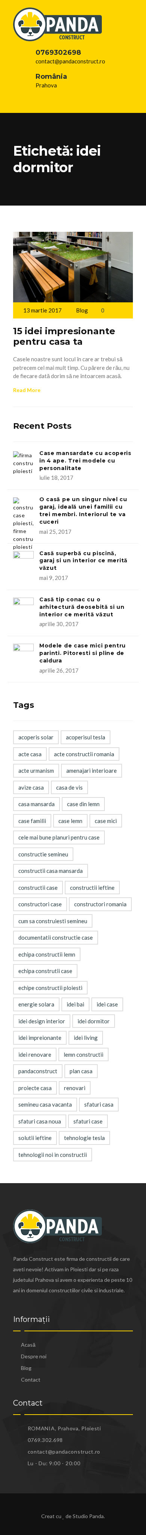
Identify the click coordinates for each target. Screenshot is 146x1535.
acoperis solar (36, 737)
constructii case (38, 887)
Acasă (28, 1344)
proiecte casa (35, 1087)
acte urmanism (36, 770)
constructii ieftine (92, 887)
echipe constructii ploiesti (50, 987)
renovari (74, 1087)
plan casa (81, 1071)
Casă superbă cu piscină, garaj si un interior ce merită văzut (83, 561)
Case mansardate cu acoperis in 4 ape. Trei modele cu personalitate (85, 461)
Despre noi (33, 1356)
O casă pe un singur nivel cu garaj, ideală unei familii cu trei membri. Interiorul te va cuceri (83, 510)
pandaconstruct (37, 1071)
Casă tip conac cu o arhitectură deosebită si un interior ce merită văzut (82, 607)
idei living (86, 1037)
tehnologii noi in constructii (52, 1154)
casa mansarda (36, 804)
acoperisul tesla (85, 737)
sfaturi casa (98, 1104)
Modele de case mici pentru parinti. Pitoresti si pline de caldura (82, 653)
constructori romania (100, 904)
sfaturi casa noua (39, 1121)
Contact (30, 1379)
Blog (82, 310)
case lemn (70, 820)
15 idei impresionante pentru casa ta (64, 336)
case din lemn (83, 804)
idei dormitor (93, 1021)
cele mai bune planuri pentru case (59, 837)
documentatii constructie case (55, 937)
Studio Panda (88, 1516)
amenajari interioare (91, 770)
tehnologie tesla (84, 1137)
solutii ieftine (35, 1137)
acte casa (30, 754)
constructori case (40, 904)
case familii (32, 820)
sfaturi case (88, 1121)
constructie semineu (43, 854)
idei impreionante (39, 1037)
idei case (107, 1004)
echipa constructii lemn (46, 954)
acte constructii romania (84, 754)
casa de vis (69, 787)
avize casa (31, 787)
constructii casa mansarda (50, 870)
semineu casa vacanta (45, 1104)
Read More (26, 390)
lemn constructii (83, 1054)
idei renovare (34, 1054)
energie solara (36, 1004)
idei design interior (41, 1021)
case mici (106, 820)
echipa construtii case (45, 970)
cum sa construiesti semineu (52, 921)
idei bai (75, 1004)
